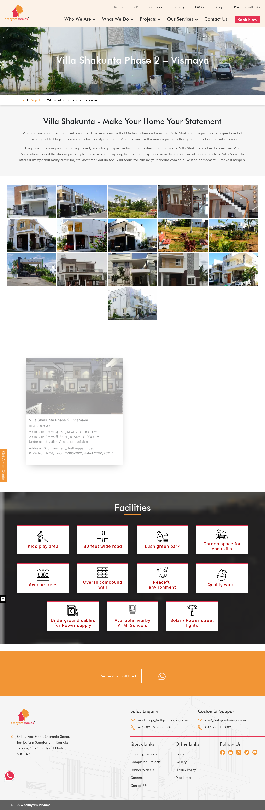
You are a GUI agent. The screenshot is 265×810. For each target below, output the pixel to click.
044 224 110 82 (218, 727)
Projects (148, 19)
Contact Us (215, 19)
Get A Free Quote (3, 465)
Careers (155, 7)
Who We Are (77, 19)
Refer (118, 7)
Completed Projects (145, 762)
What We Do (115, 19)
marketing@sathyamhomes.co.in (163, 720)
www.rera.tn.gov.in (43, 458)
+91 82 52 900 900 (154, 727)
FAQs (199, 7)
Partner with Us (247, 7)
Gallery (178, 7)
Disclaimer (183, 778)
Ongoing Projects (143, 754)
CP (136, 7)
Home (21, 100)
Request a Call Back (118, 675)
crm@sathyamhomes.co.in (225, 720)
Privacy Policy (185, 770)
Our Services (180, 19)
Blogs (219, 7)
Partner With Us (142, 770)
